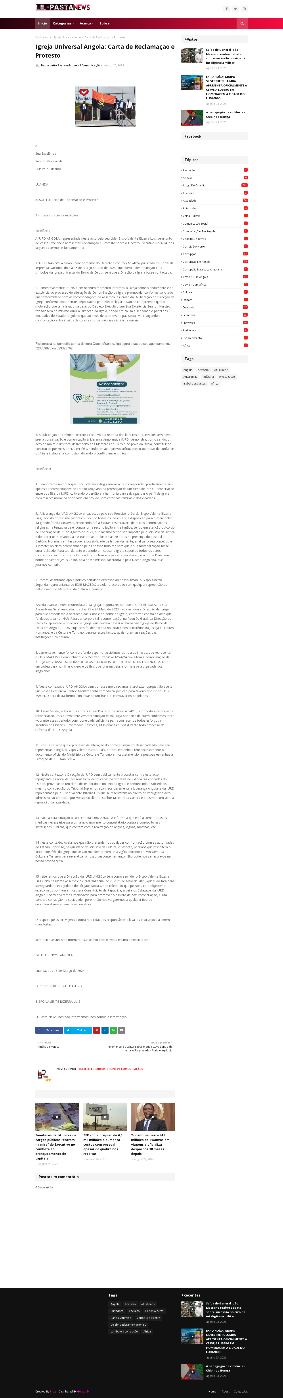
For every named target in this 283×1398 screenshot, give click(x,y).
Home (212, 1391)
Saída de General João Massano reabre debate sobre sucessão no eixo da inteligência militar (225, 56)
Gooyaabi (83, 1391)
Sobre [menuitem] (104, 23)
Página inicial (43, 37)
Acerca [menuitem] (85, 23)
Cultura (215, 292)
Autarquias (215, 208)
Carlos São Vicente (148, 1318)
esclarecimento (215, 338)
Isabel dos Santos (195, 383)
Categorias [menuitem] (62, 23)
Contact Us (241, 1391)
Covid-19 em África (215, 285)
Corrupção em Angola (215, 262)
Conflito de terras (215, 239)
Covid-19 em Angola (215, 277)
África (215, 345)
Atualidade (215, 201)
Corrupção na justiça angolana (215, 269)
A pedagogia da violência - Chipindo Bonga (225, 114)
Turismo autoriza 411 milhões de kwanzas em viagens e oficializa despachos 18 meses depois (150, 1144)
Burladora (117, 1311)
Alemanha (215, 170)
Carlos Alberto (154, 1311)
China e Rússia (215, 216)
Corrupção (215, 254)
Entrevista (215, 323)
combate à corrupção (124, 1331)
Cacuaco (134, 1311)
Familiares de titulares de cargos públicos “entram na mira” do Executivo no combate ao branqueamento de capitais (55, 1146)
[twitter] (235, 9)
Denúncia (215, 307)
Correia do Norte (215, 246)
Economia (215, 315)
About (225, 1391)
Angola (215, 178)
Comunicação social (215, 223)
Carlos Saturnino (121, 1318)
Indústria (208, 377)
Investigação (227, 377)
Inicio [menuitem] (42, 23)
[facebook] (226, 9)
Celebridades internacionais (128, 1325)
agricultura (215, 330)
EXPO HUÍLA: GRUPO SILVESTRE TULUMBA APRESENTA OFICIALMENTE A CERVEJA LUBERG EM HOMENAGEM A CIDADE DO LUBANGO (226, 87)
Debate (215, 300)
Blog (53, 1391)
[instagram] (244, 9)
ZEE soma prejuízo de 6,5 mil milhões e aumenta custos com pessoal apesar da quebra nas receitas (102, 1144)
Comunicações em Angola (215, 231)
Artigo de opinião (215, 185)
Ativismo (215, 193)
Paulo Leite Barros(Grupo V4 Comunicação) (71, 65)
